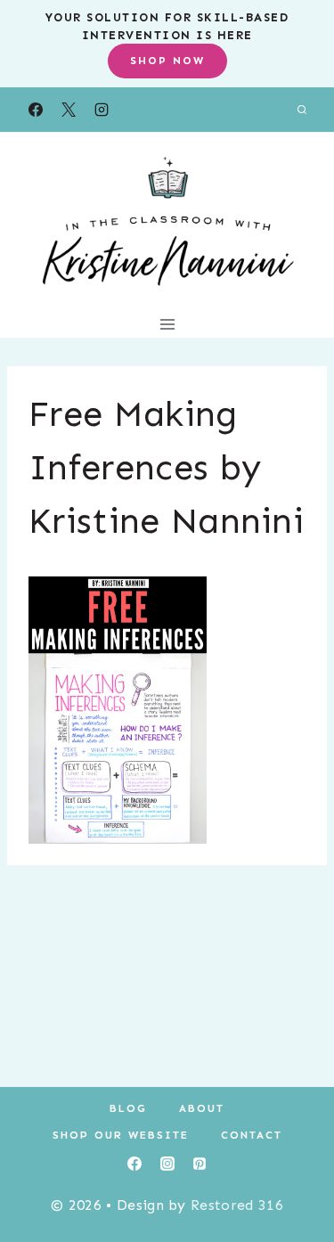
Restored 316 (237, 1205)
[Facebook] (35, 109)
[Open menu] (167, 324)
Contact (251, 1135)
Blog (128, 1108)
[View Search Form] (302, 109)
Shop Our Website (121, 1135)
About (201, 1108)
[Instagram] (101, 109)
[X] (68, 109)
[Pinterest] (199, 1163)
